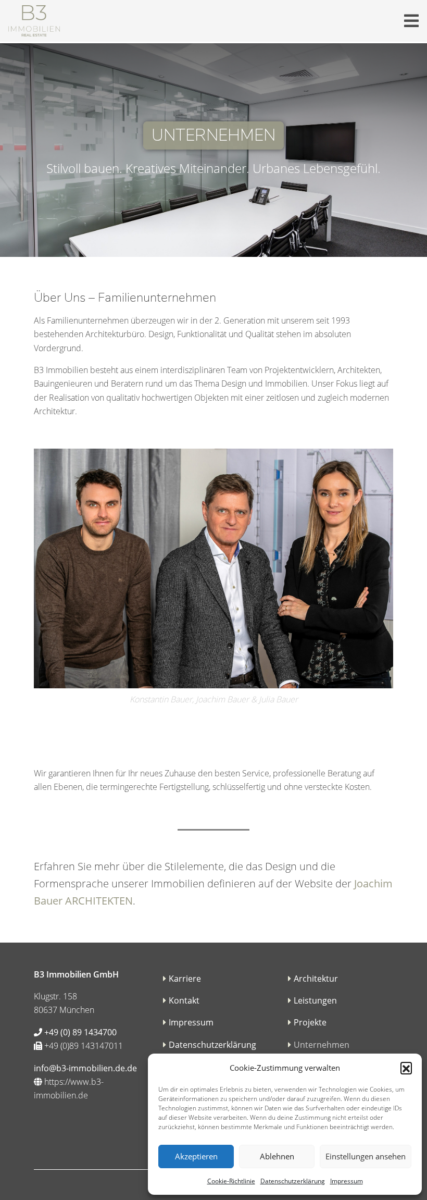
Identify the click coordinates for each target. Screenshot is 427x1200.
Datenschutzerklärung (292, 1181)
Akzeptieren (196, 1156)
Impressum (346, 1181)
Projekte (310, 1022)
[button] (406, 1067)
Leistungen (315, 1000)
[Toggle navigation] (411, 21)
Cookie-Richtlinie (231, 1181)
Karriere (185, 978)
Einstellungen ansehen (365, 1156)
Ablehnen (277, 1156)
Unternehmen (321, 1044)
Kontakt (184, 1000)
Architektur (316, 978)
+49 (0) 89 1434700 (79, 1032)
